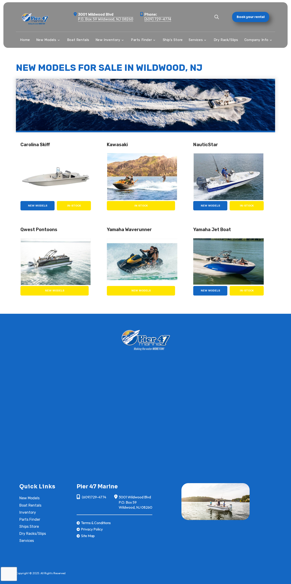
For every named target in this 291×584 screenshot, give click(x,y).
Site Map (88, 535)
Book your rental (251, 17)
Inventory (27, 512)
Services (26, 540)
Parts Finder (29, 519)
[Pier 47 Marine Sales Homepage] (145, 339)
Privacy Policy (92, 529)
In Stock (141, 205)
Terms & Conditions (96, 522)
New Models (37, 205)
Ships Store (29, 526)
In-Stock (74, 205)
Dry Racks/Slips (32, 533)
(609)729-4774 (93, 497)
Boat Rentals (30, 505)
